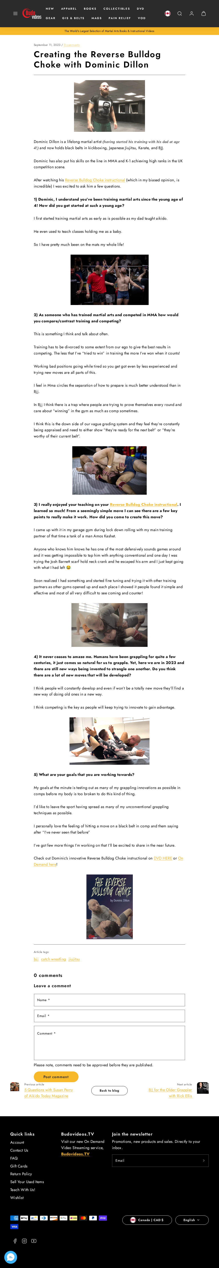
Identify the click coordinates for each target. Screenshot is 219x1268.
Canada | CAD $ (151, 1220)
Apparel (69, 9)
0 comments (72, 45)
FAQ (14, 1158)
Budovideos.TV (77, 1134)
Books (90, 9)
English (189, 1220)
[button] (15, 13)
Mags (97, 18)
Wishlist (17, 1197)
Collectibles (117, 9)
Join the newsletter (132, 1134)
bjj (36, 959)
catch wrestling (53, 959)
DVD (140, 9)
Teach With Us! (22, 1190)
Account (17, 1142)
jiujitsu (74, 959)
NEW (50, 9)
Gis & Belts (73, 18)
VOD (142, 18)
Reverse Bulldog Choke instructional (95, 180)
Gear (50, 18)
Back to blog (109, 1090)
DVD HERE (163, 858)
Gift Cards (19, 1166)
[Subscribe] (204, 1160)
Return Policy (21, 1174)
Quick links (22, 1134)
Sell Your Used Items (27, 1182)
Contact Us (19, 1150)
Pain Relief (120, 18)
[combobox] (180, 15)
